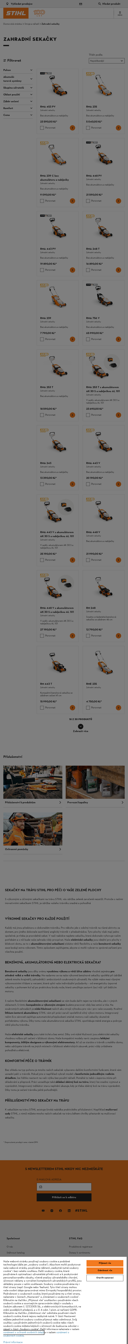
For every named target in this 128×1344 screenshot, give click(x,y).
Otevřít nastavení (104, 1277)
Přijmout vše (105, 1263)
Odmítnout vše (105, 1270)
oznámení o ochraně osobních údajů (23, 1332)
